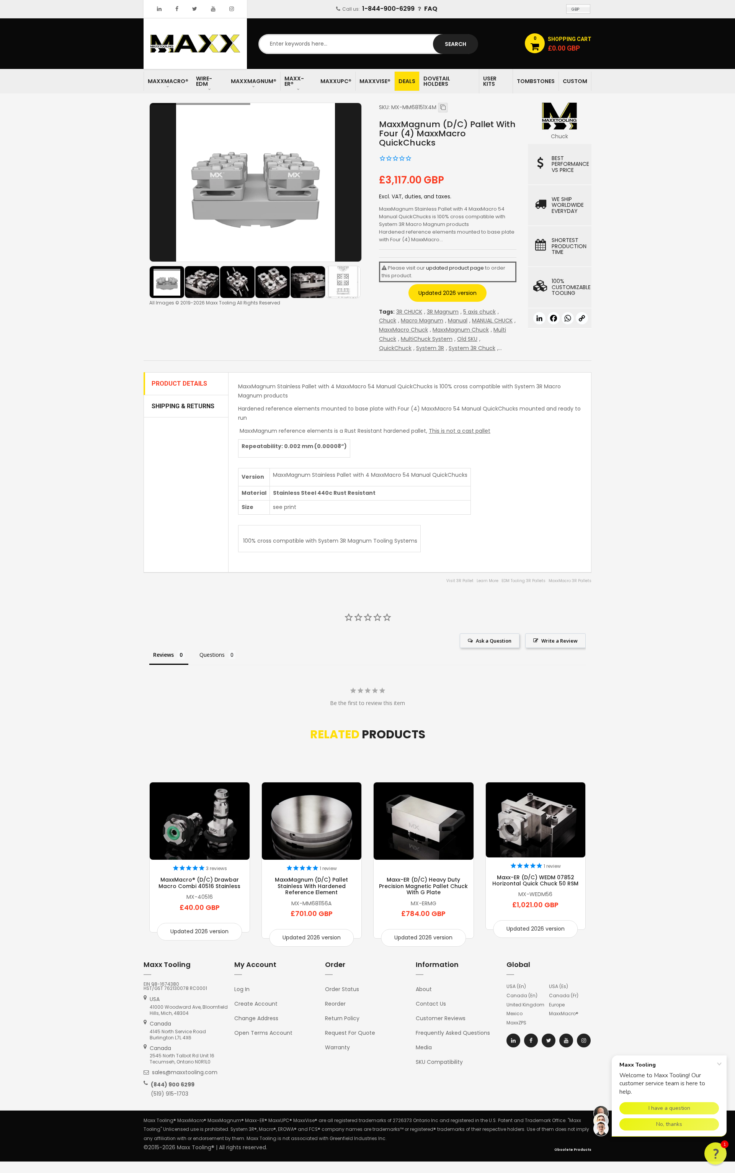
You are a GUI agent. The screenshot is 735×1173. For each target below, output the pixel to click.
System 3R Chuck (472, 348)
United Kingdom (525, 1004)
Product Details (179, 383)
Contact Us (431, 1004)
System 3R (430, 348)
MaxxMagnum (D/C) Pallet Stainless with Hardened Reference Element (311, 886)
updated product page (455, 268)
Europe (557, 1004)
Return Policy (342, 1018)
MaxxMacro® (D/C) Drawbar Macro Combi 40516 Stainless (199, 883)
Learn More (487, 581)
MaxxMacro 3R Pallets (570, 581)
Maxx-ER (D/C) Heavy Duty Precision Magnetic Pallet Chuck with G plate (423, 886)
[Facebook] (176, 9)
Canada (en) (521, 995)
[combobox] (367, 44)
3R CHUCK (409, 312)
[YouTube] (213, 9)
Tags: (387, 312)
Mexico (514, 1013)
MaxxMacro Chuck (403, 330)
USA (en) (516, 986)
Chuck (387, 320)
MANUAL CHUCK (492, 320)
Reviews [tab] (163, 654)
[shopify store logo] (195, 43)
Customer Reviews (441, 1018)
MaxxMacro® (563, 1013)
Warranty (337, 1047)
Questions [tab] (212, 654)
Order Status (342, 989)
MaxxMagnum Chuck (461, 330)
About (424, 989)
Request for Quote (350, 1033)
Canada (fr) (563, 995)
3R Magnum (443, 312)
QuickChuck (395, 348)
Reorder (335, 1004)
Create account (256, 1004)
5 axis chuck (479, 312)
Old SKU (467, 339)
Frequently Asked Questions (453, 1033)
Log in (242, 989)
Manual (457, 320)
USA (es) (558, 986)
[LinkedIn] (159, 9)
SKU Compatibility (439, 1062)
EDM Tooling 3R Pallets (523, 581)
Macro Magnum (422, 320)
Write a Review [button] (559, 640)
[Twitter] (194, 9)
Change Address (256, 1018)
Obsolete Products (572, 1149)
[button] (715, 1153)
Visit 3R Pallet (460, 581)
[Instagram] (231, 9)
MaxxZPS (516, 1022)
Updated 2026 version (447, 293)
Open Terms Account (263, 1033)
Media (424, 1047)
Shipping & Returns (183, 406)
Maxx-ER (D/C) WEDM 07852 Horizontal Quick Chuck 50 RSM (535, 880)
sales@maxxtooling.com (184, 1072)
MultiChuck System (426, 339)
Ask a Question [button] (493, 640)
